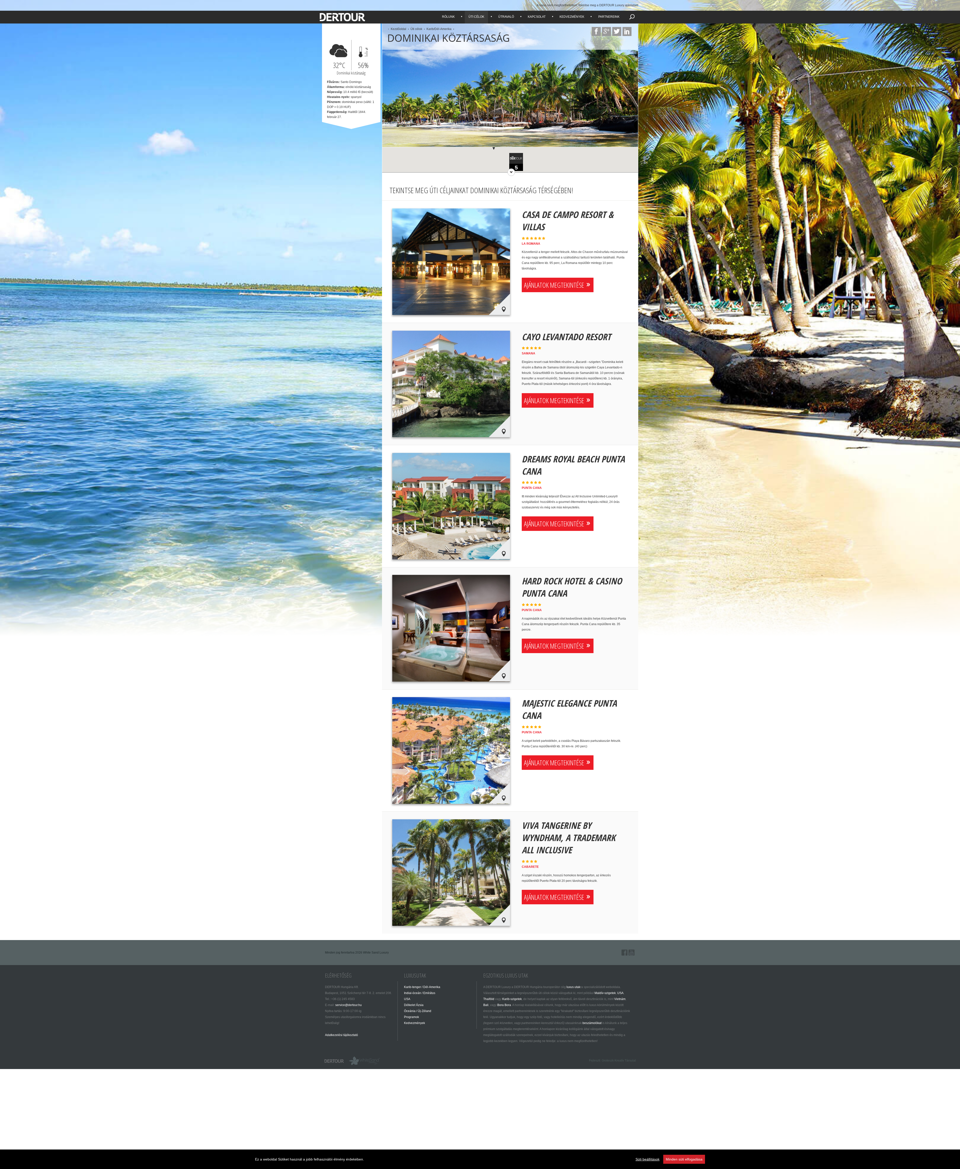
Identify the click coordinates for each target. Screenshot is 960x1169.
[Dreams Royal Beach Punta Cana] (451, 506)
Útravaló (506, 16)
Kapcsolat (537, 16)
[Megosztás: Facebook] (596, 31)
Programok (411, 1017)
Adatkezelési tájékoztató (341, 1035)
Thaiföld (488, 999)
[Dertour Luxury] (343, 10)
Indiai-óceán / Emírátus (419, 993)
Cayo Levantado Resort (566, 337)
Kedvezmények (572, 16)
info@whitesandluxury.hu (364, 1061)
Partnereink (609, 16)
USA (407, 999)
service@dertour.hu (348, 1005)
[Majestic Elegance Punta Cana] (451, 750)
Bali (485, 1005)
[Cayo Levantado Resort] (451, 384)
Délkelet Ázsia (414, 1005)
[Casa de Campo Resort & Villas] (451, 261)
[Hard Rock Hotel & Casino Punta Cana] (451, 628)
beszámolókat (592, 1023)
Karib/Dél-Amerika (439, 29)
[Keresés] (632, 16)
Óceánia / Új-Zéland (417, 1011)
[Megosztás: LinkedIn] (627, 31)
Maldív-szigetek (605, 993)
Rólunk (448, 16)
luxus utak (573, 987)
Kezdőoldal (398, 29)
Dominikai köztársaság (448, 38)
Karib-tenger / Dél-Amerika (422, 987)
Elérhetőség (338, 975)
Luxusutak (415, 975)
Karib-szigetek (512, 999)
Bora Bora (504, 1005)
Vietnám (620, 999)
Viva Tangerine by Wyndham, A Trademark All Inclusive (568, 837)
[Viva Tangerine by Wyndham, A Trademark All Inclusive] (451, 872)
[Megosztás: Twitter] (616, 31)
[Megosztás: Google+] (606, 31)
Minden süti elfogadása (684, 1159)
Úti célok (476, 16)
